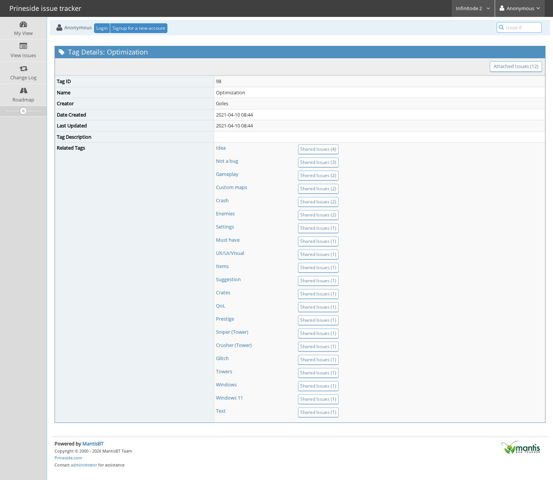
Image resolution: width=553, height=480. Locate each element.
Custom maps (231, 187)
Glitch (222, 358)
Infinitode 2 (469, 8)
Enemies (225, 213)
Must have (228, 239)
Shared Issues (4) (318, 149)
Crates (223, 292)
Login (102, 28)
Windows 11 (229, 397)
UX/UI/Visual (230, 253)
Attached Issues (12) (516, 66)
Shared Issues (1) (318, 228)
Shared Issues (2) (318, 175)
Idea (221, 147)
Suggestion (228, 279)
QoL (220, 305)
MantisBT (92, 443)
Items (222, 266)
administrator (84, 465)
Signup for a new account (138, 28)
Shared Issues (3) (318, 162)
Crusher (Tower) (234, 345)
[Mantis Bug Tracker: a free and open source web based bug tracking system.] (520, 447)
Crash (222, 200)
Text (221, 410)
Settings (225, 226)
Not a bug (227, 160)
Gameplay (227, 174)
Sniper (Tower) (232, 332)
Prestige (225, 318)
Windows (226, 384)
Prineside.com (68, 457)
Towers (224, 371)
